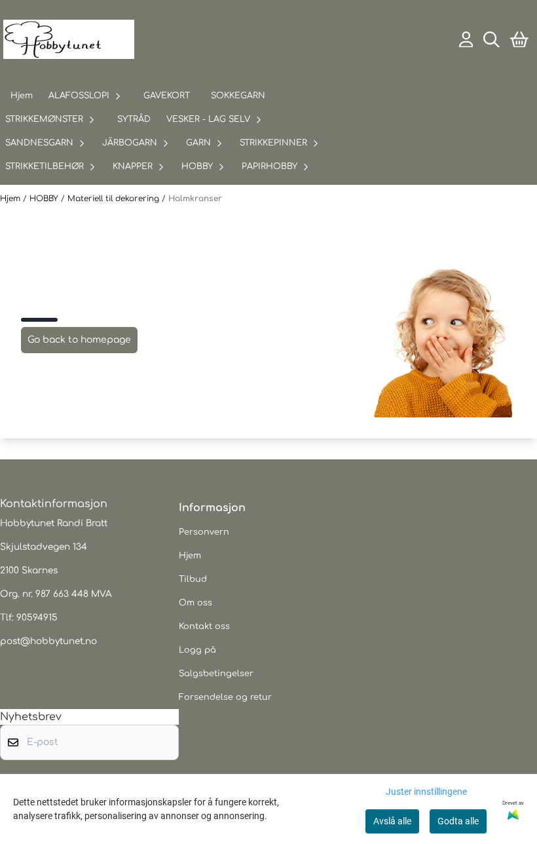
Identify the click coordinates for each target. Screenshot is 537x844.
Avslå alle (392, 821)
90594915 (37, 618)
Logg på (197, 650)
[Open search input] (491, 39)
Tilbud (193, 579)
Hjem (11, 198)
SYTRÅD (134, 119)
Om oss (195, 602)
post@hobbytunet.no (48, 641)
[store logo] (68, 39)
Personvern (204, 532)
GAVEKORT (166, 95)
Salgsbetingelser (216, 673)
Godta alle (458, 821)
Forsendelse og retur (225, 697)
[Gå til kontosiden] (466, 39)
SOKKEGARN (238, 95)
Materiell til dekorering (114, 198)
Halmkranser (195, 198)
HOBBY (45, 198)
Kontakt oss (204, 626)
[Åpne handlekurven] (519, 39)
